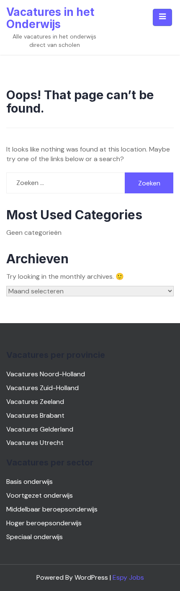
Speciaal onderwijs (34, 536)
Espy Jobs (128, 577)
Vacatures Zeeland (35, 401)
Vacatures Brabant (35, 415)
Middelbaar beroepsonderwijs (52, 509)
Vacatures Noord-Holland (45, 374)
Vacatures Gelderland (39, 429)
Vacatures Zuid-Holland (42, 387)
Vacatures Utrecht (35, 442)
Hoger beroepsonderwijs (44, 523)
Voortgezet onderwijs (39, 495)
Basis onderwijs (29, 481)
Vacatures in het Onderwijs (50, 18)
